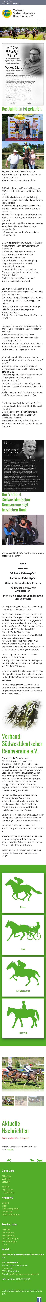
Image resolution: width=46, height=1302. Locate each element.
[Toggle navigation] (40, 21)
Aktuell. (10, 1149)
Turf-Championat (10, 1208)
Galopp (5, 1203)
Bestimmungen (9, 1241)
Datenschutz (15, 3)
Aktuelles (6, 1176)
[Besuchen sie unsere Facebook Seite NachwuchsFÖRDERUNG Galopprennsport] (39, 1300)
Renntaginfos (8, 1235)
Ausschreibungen (10, 1238)
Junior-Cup (7, 1211)
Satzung (6, 1182)
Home (4, 1)
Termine (6, 1229)
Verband (6, 1179)
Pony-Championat (11, 1214)
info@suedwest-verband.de (22, 1274)
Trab (4, 1205)
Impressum (6, 3)
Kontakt (6, 1186)
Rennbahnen (8, 1232)
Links (4, 1244)
